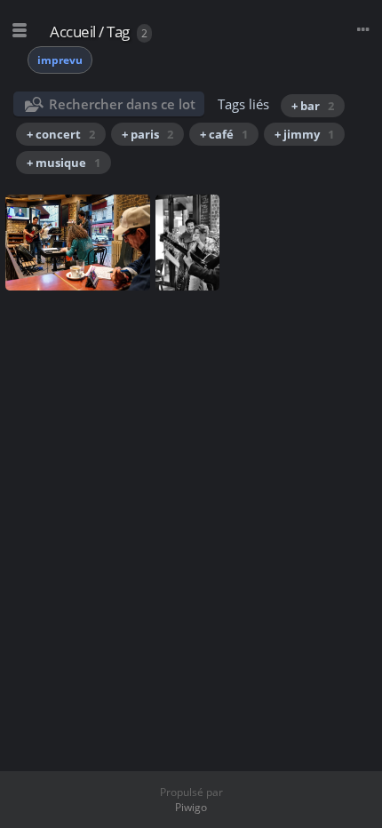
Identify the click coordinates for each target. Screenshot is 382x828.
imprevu (60, 60)
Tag (118, 31)
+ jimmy (304, 134)
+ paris (147, 134)
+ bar (312, 106)
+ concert (61, 134)
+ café (224, 134)
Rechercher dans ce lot (122, 104)
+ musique (63, 163)
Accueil (73, 31)
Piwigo (191, 807)
